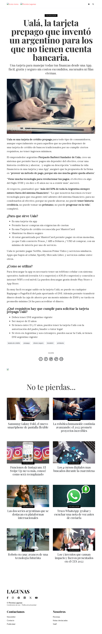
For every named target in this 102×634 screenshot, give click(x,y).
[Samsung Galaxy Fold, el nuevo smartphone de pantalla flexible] (28, 409)
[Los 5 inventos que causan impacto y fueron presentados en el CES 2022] (74, 539)
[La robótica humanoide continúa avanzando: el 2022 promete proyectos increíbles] (74, 409)
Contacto (10, 620)
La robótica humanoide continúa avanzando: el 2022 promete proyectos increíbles (74, 427)
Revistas (56, 617)
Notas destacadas (60, 620)
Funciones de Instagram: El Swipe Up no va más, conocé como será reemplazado (28, 470)
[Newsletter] (89, 4)
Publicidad (11, 624)
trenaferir (50, 343)
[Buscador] (93, 4)
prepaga (27, 343)
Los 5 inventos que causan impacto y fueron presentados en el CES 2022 (74, 557)
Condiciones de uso (13, 605)
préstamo (60, 343)
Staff (55, 624)
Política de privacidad (29, 605)
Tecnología (51, 15)
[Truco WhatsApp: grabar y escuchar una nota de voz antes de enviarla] (74, 496)
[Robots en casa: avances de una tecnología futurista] (28, 539)
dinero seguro (38, 343)
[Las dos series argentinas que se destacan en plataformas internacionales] (28, 496)
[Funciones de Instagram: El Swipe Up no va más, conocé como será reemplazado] (28, 452)
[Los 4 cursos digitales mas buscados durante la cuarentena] (74, 452)
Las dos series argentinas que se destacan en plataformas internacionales (28, 514)
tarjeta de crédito (14, 343)
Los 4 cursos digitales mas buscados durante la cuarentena (74, 469)
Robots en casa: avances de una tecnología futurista (28, 556)
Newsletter (11, 617)
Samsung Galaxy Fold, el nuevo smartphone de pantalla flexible (28, 425)
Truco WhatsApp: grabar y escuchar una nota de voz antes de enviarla (74, 514)
